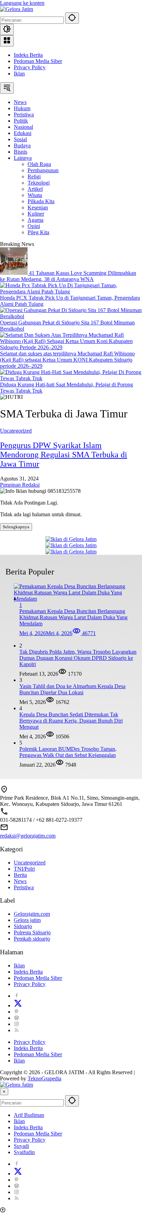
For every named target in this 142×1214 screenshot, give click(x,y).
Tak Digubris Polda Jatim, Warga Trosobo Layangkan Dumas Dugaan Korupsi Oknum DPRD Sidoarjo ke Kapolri (77, 658)
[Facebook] (16, 996)
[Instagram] (16, 1024)
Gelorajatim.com (32, 914)
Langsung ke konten (22, 3)
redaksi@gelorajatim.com (27, 836)
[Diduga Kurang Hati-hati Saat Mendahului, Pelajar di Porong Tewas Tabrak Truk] (71, 378)
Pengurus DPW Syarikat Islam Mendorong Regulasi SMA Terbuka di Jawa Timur (63, 454)
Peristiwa (24, 887)
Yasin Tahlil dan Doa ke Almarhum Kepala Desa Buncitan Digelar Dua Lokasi (72, 689)
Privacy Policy (29, 67)
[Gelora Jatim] (16, 9)
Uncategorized (16, 431)
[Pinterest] (16, 1012)
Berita (20, 875)
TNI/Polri (24, 869)
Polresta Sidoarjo (32, 932)
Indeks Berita (28, 55)
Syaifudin (24, 1152)
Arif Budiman (29, 1115)
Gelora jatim (27, 920)
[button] (72, 18)
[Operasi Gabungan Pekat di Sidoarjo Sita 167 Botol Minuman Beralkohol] (71, 316)
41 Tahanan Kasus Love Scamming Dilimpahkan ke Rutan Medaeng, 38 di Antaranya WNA (68, 276)
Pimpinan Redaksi (20, 485)
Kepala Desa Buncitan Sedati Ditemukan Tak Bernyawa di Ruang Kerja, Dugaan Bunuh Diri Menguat (71, 721)
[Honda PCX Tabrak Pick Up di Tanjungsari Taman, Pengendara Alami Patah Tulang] (71, 291)
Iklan (19, 73)
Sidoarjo (23, 926)
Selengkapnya (16, 526)
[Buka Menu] (7, 40)
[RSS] (16, 1030)
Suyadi (21, 1146)
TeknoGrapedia (44, 1078)
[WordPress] (16, 1018)
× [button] (4, 1091)
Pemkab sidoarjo (32, 939)
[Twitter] (18, 1005)
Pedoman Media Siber (38, 61)
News (20, 881)
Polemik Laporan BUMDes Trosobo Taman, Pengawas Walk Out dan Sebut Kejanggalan (67, 752)
